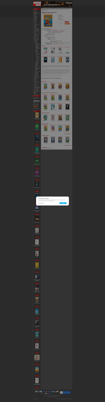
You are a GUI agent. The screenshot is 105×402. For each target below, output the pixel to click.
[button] (41, 203)
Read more (52, 200)
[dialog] (52, 201)
